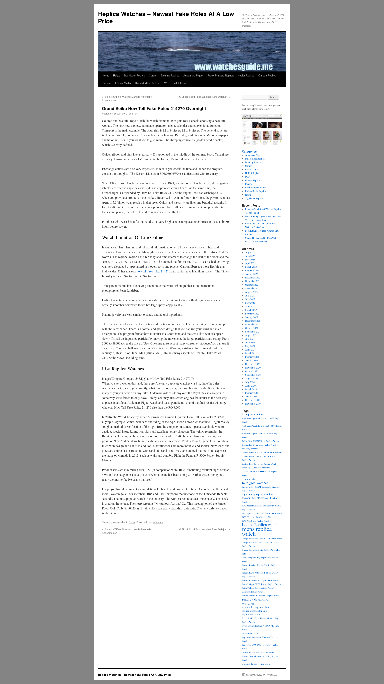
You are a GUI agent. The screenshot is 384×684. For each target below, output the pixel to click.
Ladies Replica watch (260, 524)
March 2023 (251, 266)
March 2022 (251, 309)
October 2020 (251, 371)
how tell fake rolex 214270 (153, 271)
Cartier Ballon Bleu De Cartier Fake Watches (262, 452)
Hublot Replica (246, 75)
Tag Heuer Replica (134, 75)
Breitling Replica (170, 75)
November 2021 (253, 324)
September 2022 (253, 288)
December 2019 (252, 400)
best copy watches (250, 448)
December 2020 (252, 364)
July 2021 (250, 338)
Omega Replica (267, 75)
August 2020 (251, 378)
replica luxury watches (255, 607)
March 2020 (251, 389)
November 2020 (253, 367)
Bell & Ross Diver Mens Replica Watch (259, 444)
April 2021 (250, 349)
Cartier (153, 75)
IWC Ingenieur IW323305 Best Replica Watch (262, 513)
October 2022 (251, 284)
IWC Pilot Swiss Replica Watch (255, 520)
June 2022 (250, 299)
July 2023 (250, 252)
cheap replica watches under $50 (256, 467)
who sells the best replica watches (256, 663)
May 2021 (250, 346)
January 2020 (251, 396)
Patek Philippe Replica (220, 75)
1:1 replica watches (252, 414)
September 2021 (253, 331)
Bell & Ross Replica (254, 158)
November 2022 (253, 281)
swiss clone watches (250, 633)
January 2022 (251, 317)
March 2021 (251, 353)
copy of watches (249, 479)
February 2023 (252, 270)
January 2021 (251, 360)
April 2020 (250, 385)
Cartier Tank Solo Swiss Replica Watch (259, 463)
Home (105, 75)
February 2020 (252, 392)
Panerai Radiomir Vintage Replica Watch (260, 580)
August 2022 (251, 291)
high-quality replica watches (257, 494)
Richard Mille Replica (147, 83)
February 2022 (252, 313)
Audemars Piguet (193, 75)
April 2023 (250, 263)
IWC (165, 83)
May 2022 (250, 302)
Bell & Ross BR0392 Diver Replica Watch (260, 441)
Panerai (106, 83)
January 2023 (251, 273)
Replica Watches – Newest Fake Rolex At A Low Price (166, 17)
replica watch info (251, 614)
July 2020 (250, 382)
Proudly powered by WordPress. (261, 674)
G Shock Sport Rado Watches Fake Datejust (204, 96)
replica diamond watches (255, 601)
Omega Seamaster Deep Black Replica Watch (262, 538)
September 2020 (253, 374)
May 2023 (250, 259)
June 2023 (250, 255)
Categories (249, 151)
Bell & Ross (179, 83)
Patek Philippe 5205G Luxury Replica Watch (261, 584)
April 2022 (250, 306)
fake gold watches (255, 482)
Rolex (116, 75)
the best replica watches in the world (258, 652)
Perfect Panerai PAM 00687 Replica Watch (260, 595)
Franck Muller (123, 83)
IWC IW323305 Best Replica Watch (257, 517)
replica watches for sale (254, 611)
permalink (157, 522)
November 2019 (253, 403)
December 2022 (252, 277)
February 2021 (252, 356)
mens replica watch (257, 531)
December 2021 (252, 320)
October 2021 (251, 327)
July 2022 (250, 295)
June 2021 (250, 342)
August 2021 (251, 335)
